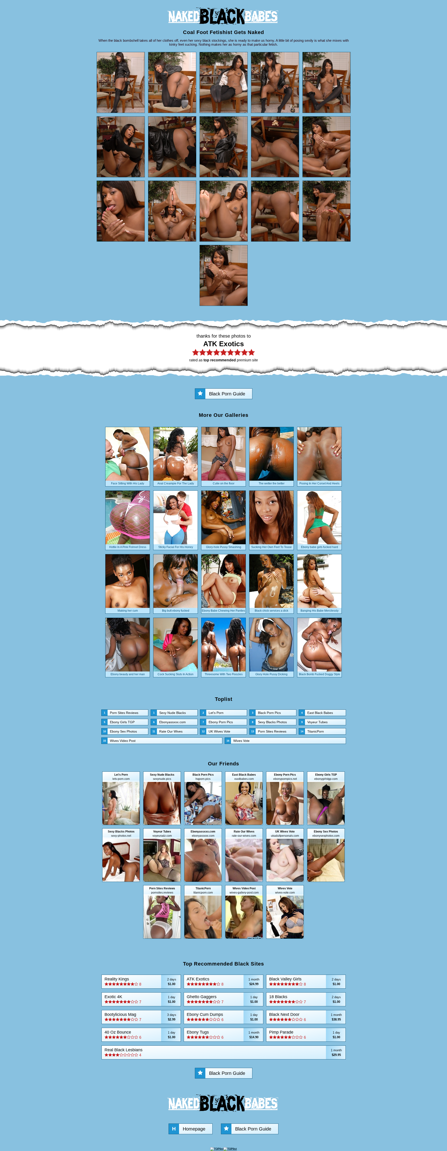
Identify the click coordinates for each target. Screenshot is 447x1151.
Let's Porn (213, 713)
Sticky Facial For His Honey (175, 547)
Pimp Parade (304, 1034)
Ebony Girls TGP (119, 722)
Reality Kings (140, 981)
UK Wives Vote (216, 731)
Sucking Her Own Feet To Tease (271, 547)
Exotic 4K (140, 999)
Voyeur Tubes (314, 722)
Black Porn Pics (266, 713)
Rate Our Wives (167, 731)
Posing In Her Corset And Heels (319, 483)
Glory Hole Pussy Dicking (271, 674)
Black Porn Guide (227, 393)
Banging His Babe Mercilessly (320, 610)
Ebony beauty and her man (128, 674)
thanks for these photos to (223, 347)
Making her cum (128, 610)
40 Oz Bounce (140, 1034)
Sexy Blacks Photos (269, 722)
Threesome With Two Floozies (224, 674)
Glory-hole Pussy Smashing (223, 547)
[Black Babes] (223, 1114)
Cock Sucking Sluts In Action (175, 674)
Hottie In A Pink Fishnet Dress (127, 547)
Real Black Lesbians (223, 1052)
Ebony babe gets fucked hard (319, 547)
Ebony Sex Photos (120, 731)
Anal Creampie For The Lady (175, 483)
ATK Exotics (223, 981)
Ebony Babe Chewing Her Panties (223, 610)
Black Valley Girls (305, 981)
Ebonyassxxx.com (169, 722)
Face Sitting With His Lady (127, 483)
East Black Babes (317, 713)
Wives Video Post (119, 741)
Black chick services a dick (271, 610)
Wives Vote (238, 741)
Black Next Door (305, 1017)
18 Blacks (305, 999)
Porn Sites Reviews (121, 713)
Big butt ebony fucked (175, 610)
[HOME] (223, 27)
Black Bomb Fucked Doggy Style (319, 674)
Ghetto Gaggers (222, 999)
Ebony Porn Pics (218, 722)
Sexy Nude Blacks (169, 713)
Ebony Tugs (223, 1034)
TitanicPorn (312, 731)
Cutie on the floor (223, 483)
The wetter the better (271, 483)
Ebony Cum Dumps (222, 1017)
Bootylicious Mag (140, 1017)
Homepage (188, 1129)
